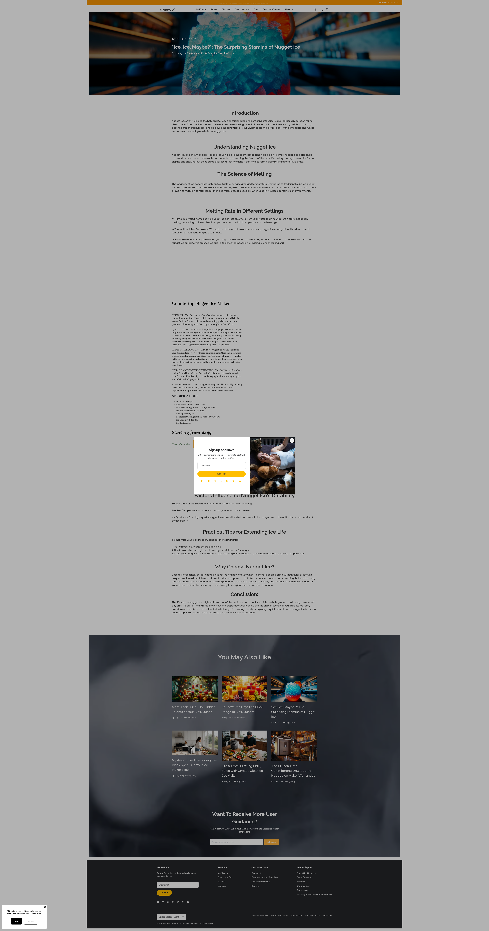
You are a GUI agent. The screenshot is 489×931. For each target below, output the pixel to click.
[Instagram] (214, 481)
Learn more (36, 914)
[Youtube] (208, 481)
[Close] (292, 440)
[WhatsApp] (221, 481)
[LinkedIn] (239, 481)
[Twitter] (233, 481)
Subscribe (222, 473)
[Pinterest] (227, 481)
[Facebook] (202, 481)
